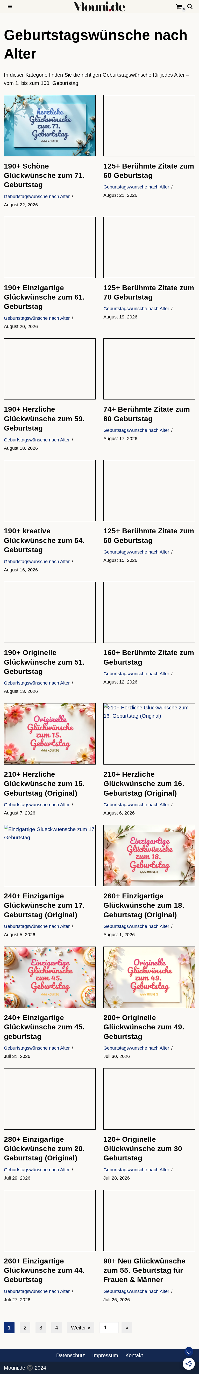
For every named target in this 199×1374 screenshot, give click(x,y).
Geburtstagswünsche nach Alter (37, 196)
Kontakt (134, 1355)
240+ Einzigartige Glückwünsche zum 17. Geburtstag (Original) (44, 905)
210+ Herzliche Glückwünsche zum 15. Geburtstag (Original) (44, 783)
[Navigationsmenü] (10, 6)
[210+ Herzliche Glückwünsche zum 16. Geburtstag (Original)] (149, 734)
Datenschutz (70, 1355)
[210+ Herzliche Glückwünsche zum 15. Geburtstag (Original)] (50, 734)
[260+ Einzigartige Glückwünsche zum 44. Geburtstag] (50, 1220)
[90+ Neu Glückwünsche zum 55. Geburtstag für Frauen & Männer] (149, 1220)
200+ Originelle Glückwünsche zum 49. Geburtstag (143, 1027)
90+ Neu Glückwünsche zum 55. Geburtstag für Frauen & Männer (144, 1270)
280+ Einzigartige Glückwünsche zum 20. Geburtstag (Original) (44, 1148)
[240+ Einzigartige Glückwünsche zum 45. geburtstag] (50, 977)
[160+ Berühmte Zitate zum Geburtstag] (149, 612)
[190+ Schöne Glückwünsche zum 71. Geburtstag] (50, 125)
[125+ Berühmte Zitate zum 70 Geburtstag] (149, 247)
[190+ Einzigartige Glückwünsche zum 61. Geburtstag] (50, 247)
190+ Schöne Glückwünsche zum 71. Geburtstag (44, 175)
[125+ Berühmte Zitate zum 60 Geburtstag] (149, 125)
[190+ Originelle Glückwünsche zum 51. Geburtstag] (50, 612)
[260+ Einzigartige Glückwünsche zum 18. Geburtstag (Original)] (149, 855)
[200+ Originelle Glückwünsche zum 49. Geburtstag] (149, 977)
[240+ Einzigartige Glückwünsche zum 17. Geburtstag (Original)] (50, 855)
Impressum (105, 1355)
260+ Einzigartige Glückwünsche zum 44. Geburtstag (44, 1270)
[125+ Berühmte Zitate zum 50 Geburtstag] (149, 490)
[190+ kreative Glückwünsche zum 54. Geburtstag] (50, 490)
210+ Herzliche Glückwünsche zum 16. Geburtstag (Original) (143, 783)
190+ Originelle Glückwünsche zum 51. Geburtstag (44, 662)
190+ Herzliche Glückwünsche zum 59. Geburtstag (44, 418)
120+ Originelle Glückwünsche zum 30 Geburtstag (142, 1148)
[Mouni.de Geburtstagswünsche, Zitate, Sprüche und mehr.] (99, 6)
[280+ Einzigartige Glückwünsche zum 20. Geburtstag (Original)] (50, 1099)
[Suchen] (190, 6)
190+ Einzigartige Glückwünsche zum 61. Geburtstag (44, 297)
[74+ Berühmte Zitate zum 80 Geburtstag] (149, 369)
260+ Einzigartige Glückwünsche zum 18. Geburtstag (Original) (143, 905)
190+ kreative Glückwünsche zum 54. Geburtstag (44, 540)
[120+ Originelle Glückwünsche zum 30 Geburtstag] (149, 1099)
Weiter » (80, 1328)
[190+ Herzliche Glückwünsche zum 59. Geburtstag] (50, 369)
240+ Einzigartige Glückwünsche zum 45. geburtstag (44, 1027)
